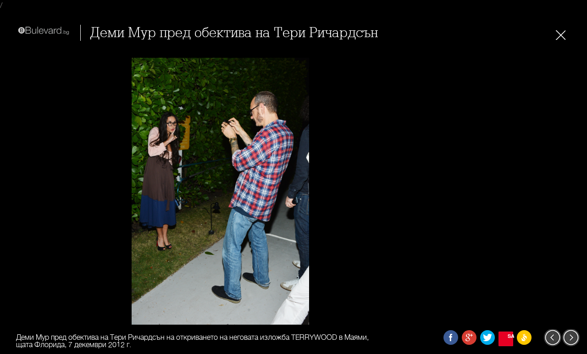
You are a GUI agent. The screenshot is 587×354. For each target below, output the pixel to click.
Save (510, 335)
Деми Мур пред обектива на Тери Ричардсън (234, 33)
